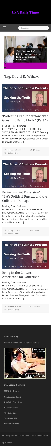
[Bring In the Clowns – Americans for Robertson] (25, 254)
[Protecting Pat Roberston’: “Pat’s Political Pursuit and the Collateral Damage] (25, 174)
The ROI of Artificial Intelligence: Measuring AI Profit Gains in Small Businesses (28, 55)
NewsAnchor (42, 435)
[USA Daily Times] (25, 11)
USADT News (35, 150)
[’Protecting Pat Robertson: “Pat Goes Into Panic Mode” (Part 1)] (25, 97)
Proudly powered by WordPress (15, 435)
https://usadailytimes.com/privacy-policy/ (22, 342)
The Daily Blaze (10, 413)
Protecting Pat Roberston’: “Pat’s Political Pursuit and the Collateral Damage (24, 197)
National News (13, 153)
